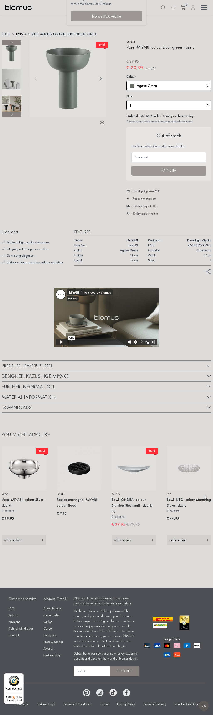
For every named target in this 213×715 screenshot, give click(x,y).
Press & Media (53, 642)
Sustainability (52, 655)
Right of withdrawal (20, 628)
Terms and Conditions (77, 704)
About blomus (52, 608)
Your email (141, 157)
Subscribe (124, 671)
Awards (48, 648)
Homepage (20, 704)
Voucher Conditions (187, 704)
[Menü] (21, 675)
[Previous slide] (11, 42)
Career (48, 628)
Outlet (47, 621)
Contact (13, 635)
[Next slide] (11, 114)
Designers (49, 635)
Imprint (104, 704)
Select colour (12, 540)
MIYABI (130, 42)
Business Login (46, 704)
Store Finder (51, 615)
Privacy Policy (126, 704)
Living (21, 34)
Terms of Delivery (154, 704)
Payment (14, 621)
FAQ (11, 608)
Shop (6, 34)
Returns (13, 615)
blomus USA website (106, 16)
